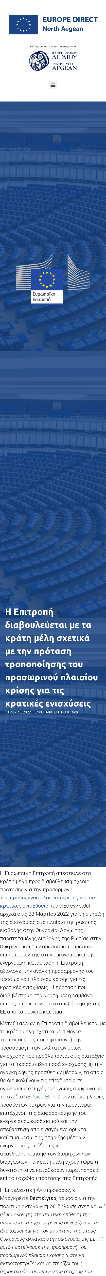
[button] (53, 85)
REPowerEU (38, 1097)
